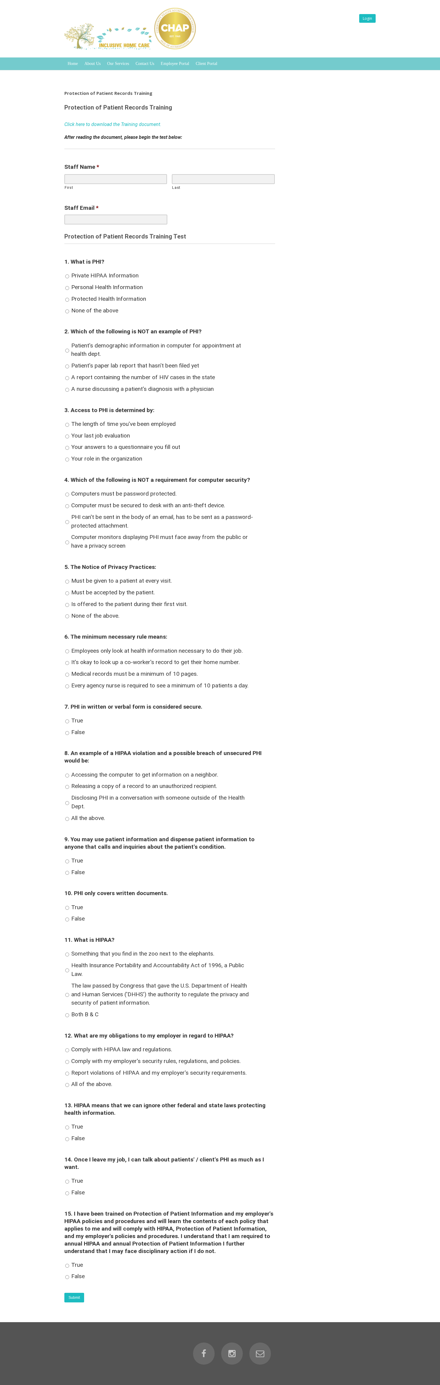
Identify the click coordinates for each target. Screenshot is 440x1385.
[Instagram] (232, 1354)
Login (367, 18)
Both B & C (84, 1014)
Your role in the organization (106, 458)
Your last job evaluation (100, 435)
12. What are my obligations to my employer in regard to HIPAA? (148, 1035)
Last (176, 187)
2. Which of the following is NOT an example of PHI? (132, 331)
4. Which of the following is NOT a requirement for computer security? (157, 479)
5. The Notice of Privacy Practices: (110, 567)
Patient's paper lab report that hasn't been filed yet (135, 365)
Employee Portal (175, 63)
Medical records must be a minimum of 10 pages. (134, 673)
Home (73, 63)
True (77, 720)
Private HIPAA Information (105, 275)
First (69, 187)
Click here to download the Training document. (112, 124)
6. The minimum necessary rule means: (115, 636)
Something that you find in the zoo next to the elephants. (142, 953)
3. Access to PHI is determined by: (109, 410)
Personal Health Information (107, 287)
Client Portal (206, 63)
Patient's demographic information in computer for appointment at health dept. (156, 350)
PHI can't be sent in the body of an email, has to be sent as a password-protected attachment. (162, 521)
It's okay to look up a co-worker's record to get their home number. (155, 662)
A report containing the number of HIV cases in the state (143, 377)
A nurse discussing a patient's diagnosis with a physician (142, 388)
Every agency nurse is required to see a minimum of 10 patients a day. (159, 685)
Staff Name (81, 166)
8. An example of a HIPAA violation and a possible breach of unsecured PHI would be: (163, 757)
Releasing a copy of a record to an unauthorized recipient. (144, 786)
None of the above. (95, 615)
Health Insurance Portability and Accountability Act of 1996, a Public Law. (157, 969)
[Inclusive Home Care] (132, 49)
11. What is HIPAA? (89, 939)
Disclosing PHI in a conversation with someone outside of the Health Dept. (158, 802)
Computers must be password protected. (124, 493)
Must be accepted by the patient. (113, 592)
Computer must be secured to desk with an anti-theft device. (148, 505)
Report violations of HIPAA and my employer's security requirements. (159, 1072)
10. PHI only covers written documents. (116, 893)
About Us (92, 63)
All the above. (88, 818)
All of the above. (91, 1084)
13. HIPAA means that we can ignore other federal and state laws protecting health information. (164, 1109)
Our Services (118, 63)
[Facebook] (204, 1354)
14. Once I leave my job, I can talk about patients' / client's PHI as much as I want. (164, 1163)
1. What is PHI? (84, 261)
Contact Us (145, 63)
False (78, 732)
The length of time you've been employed (123, 423)
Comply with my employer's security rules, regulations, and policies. (156, 1061)
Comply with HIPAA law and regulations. (121, 1049)
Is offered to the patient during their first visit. (129, 604)
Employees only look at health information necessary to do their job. (157, 650)
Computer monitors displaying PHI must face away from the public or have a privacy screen (159, 541)
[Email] (260, 1354)
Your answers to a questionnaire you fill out (125, 447)
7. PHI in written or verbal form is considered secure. (133, 706)
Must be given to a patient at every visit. (121, 580)
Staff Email (81, 207)
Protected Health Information (108, 298)
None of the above (94, 310)
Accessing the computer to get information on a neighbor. (144, 774)
